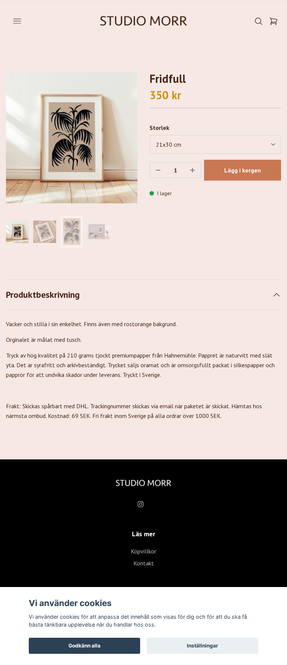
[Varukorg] (273, 21)
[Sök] (258, 21)
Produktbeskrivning (43, 294)
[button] (125, 141)
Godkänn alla (84, 646)
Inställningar (202, 646)
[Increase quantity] (192, 170)
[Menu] (17, 21)
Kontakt (143, 563)
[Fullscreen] (72, 137)
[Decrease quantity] (158, 170)
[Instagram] (141, 504)
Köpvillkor (143, 551)
